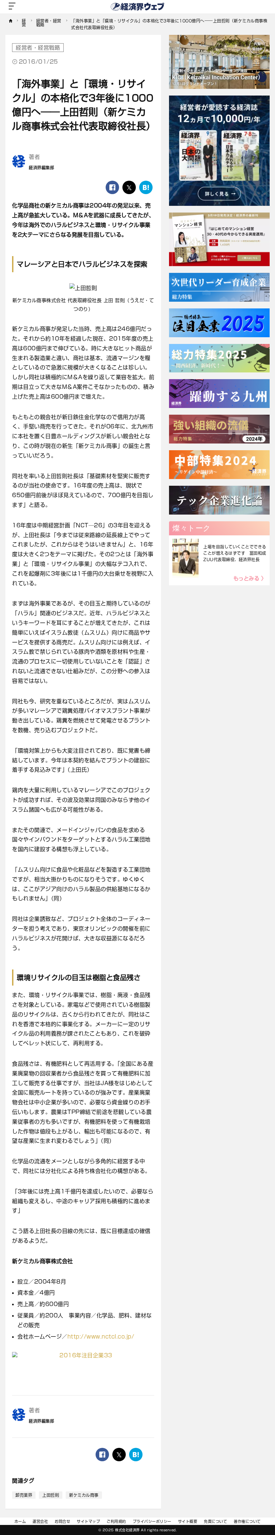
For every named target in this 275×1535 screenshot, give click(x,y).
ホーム (20, 1521)
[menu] (12, 6)
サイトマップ (88, 1521)
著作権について (247, 1521)
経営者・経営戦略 (38, 47)
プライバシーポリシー (152, 1521)
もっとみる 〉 (250, 578)
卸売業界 (23, 1495)
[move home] (11, 24)
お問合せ (62, 1521)
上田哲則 (50, 1495)
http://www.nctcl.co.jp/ (100, 1336)
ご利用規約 (116, 1521)
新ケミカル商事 (84, 1495)
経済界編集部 (41, 168)
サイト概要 (188, 1521)
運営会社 (40, 1521)
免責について (215, 1521)
